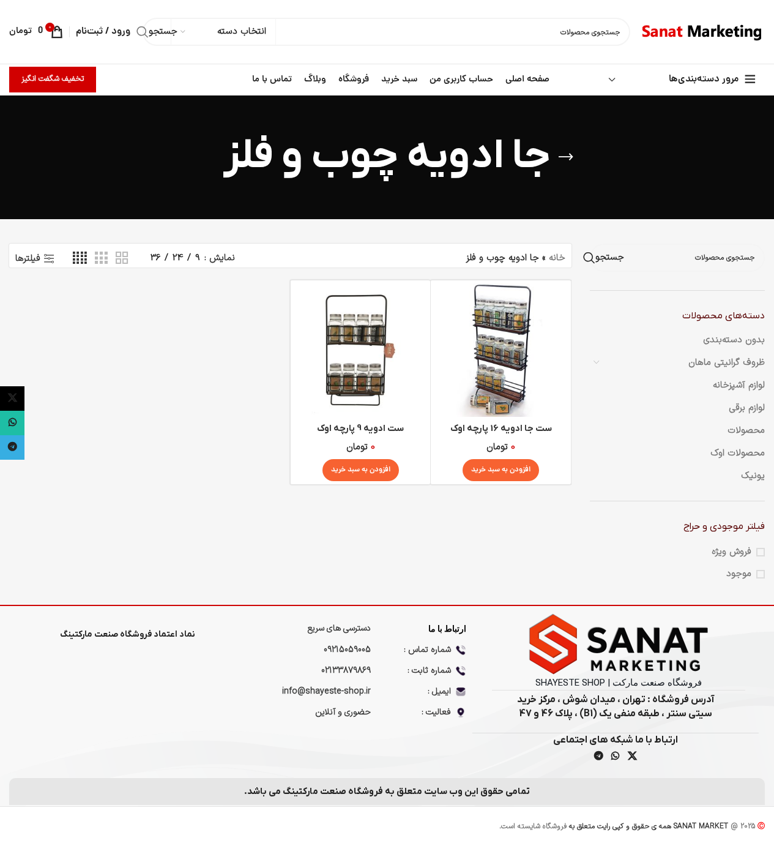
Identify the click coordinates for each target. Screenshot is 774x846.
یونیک (753, 476)
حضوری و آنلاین (343, 712)
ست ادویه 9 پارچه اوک (360, 428)
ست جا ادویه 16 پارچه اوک (501, 428)
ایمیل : (439, 691)
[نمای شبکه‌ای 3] (101, 259)
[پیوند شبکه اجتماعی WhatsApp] (615, 756)
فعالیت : (436, 712)
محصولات (746, 431)
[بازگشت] (566, 157)
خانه (557, 258)
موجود (738, 573)
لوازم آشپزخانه (739, 385)
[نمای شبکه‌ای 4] (80, 259)
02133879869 (346, 670)
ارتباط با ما (447, 629)
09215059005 (347, 649)
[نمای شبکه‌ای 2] (122, 259)
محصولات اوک (737, 453)
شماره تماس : (427, 649)
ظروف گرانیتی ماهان (726, 363)
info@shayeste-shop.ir (326, 691)
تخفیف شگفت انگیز (52, 79)
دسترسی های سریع (339, 628)
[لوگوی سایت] (703, 31)
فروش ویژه (731, 551)
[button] (501, 470)
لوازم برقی (747, 408)
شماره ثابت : (429, 670)
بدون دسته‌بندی (734, 340)
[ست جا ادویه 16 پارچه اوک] (500, 350)
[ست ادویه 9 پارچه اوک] (360, 350)
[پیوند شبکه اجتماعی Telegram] (598, 756)
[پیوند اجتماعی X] (632, 756)
